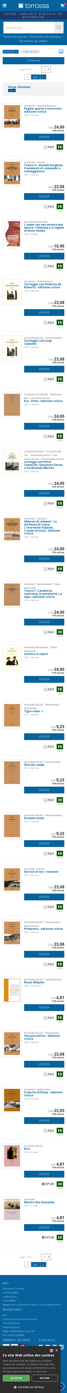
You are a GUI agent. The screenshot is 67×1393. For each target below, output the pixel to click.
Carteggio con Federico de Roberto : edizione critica (42, 285)
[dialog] (30, 1369)
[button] (59, 27)
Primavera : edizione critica (43, 929)
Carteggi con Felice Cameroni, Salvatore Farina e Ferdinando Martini (43, 465)
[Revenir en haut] (60, 1386)
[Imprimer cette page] (61, 51)
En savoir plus (40, 1371)
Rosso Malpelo (34, 982)
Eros (27, 1149)
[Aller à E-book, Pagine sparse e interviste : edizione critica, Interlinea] (12, 116)
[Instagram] (61, 1347)
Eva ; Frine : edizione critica (43, 401)
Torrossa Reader (11, 1323)
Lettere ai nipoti (36, 654)
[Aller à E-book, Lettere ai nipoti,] (12, 657)
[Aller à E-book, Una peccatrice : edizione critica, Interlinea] (12, 1043)
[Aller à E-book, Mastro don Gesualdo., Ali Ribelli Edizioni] (12, 1209)
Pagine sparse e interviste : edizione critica (43, 110)
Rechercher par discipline (45, 36)
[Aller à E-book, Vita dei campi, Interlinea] (12, 772)
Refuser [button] (45, 1378)
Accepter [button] (16, 1378)
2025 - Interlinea (31, 115)
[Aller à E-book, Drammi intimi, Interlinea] (12, 825)
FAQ (5, 1315)
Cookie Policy (10, 1296)
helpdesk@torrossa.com (22, 1331)
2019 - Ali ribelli (31, 1152)
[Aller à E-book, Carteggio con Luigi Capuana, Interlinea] (12, 348)
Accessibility (9, 1300)
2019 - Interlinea (31, 1098)
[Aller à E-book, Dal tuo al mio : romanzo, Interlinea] (12, 879)
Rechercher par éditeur (33, 41)
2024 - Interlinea (31, 290)
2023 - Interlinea (31, 404)
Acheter (44, 137)
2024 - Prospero (31, 234)
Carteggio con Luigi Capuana (38, 342)
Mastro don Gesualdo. (39, 1202)
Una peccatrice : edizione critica (42, 1037)
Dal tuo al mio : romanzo (41, 872)
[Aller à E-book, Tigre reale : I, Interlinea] (12, 715)
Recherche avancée (16, 36)
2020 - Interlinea (31, 932)
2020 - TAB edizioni (32, 985)
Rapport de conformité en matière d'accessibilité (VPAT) (32, 1304)
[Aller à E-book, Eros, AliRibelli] (12, 1155)
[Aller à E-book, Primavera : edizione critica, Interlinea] (12, 932)
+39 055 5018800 (15, 1335)
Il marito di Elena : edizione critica (43, 1093)
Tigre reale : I (33, 711)
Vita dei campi (34, 765)
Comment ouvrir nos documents (20, 1319)
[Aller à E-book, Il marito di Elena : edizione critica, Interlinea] (12, 1100)
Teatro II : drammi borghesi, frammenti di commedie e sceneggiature (43, 168)
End (35, 76)
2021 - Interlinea (31, 714)
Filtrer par (33, 60)
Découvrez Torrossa (13, 1288)
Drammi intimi (34, 818)
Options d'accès (11, 1327)
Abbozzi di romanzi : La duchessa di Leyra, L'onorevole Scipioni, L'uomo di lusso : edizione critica (42, 527)
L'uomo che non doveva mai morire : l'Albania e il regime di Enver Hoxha (44, 228)
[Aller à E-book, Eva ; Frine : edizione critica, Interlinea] (12, 404)
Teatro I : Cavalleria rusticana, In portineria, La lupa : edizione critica (43, 594)
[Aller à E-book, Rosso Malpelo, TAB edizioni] (12, 990)
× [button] (56, 1350)
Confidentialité (10, 1292)
